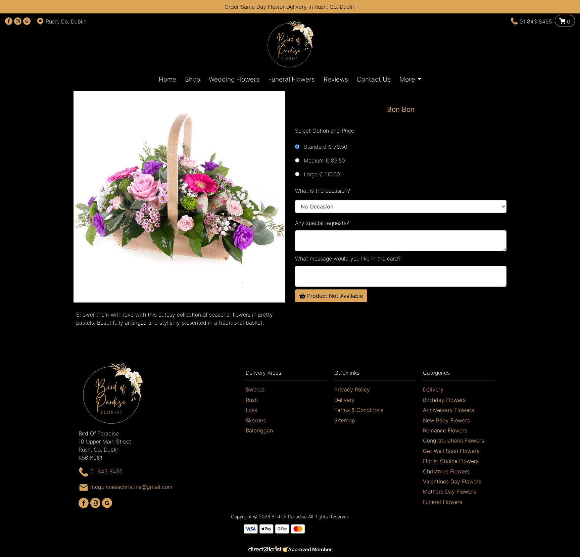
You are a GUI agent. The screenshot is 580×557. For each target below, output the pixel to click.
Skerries (256, 420)
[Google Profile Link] (27, 21)
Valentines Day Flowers (452, 481)
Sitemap (344, 420)
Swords (255, 389)
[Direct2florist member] (290, 550)
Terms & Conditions (358, 410)
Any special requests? (322, 223)
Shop (192, 79)
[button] (290, 374)
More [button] (408, 79)
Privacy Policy (352, 389)
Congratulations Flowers (453, 440)
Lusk (251, 410)
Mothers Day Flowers (449, 491)
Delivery (344, 400)
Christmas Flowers (446, 471)
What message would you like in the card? (348, 258)
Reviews (336, 79)
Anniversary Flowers (448, 410)
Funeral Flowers (291, 79)
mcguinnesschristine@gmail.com (131, 486)
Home (167, 79)
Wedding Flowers (234, 79)
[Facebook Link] (8, 21)
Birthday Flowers (444, 400)
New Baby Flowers (446, 420)
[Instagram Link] (17, 21)
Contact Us (374, 79)
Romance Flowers (445, 430)
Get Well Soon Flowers (451, 451)
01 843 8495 (536, 21)
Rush (252, 400)
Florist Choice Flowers (451, 461)
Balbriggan (259, 430)
